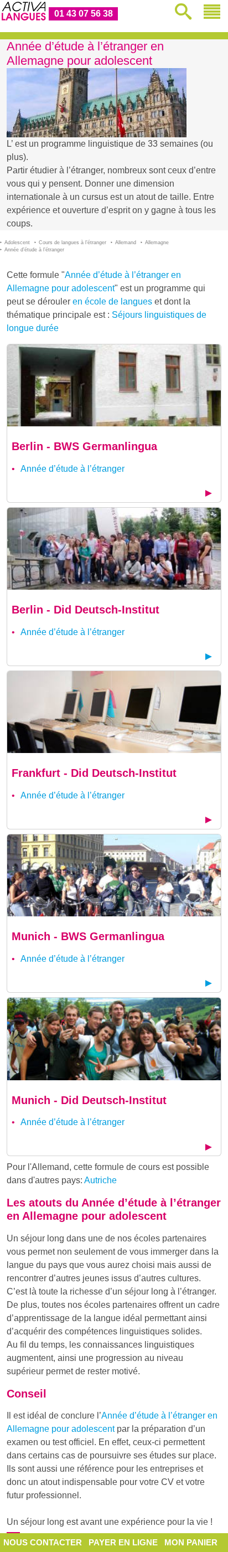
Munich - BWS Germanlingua (88, 936)
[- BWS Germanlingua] (114, 384)
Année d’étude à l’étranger (72, 468)
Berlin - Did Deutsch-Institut (85, 610)
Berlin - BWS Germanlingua (84, 446)
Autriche (100, 1180)
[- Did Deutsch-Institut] (114, 548)
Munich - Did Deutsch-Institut (89, 1100)
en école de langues (112, 301)
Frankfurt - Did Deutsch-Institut (94, 773)
